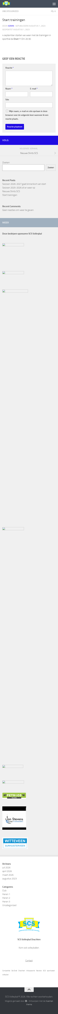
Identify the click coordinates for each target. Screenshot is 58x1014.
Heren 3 (6, 901)
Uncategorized (10, 11)
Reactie (9, 68)
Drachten (21, 971)
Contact (29, 960)
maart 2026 (7, 875)
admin (11, 26)
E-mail (34, 88)
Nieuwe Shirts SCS (11, 191)
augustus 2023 (9, 878)
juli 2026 (6, 867)
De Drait (14, 971)
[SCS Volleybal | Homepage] (7, 3)
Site (7, 99)
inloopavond (30, 971)
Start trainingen (9, 195)
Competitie (6, 971)
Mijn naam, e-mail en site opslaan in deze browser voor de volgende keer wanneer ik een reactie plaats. (26, 115)
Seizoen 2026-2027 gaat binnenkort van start (24, 184)
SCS (44, 971)
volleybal (5, 975)
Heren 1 (6, 894)
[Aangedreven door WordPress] (26, 1001)
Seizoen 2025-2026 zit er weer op (18, 187)
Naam (8, 88)
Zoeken (6, 162)
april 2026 (7, 871)
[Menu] (54, 4)
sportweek (51, 971)
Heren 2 (6, 898)
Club (4, 890)
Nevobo (39, 971)
